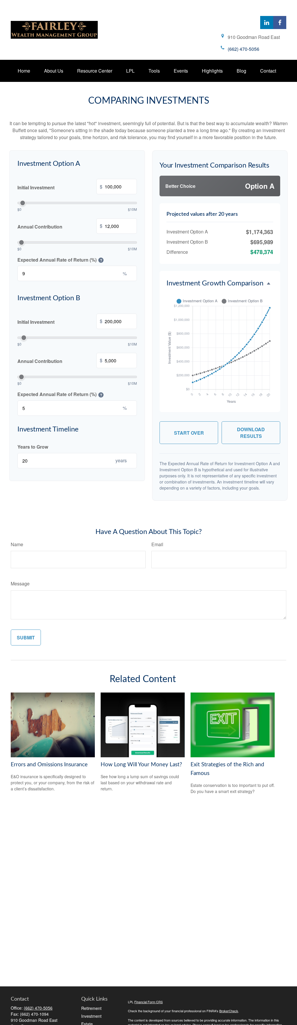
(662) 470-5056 (38, 1008)
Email (157, 544)
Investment (91, 1016)
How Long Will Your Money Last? (141, 764)
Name (17, 544)
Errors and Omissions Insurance (49, 764)
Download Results (251, 432)
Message (20, 583)
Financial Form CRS (148, 1001)
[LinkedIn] (266, 22)
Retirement (91, 1008)
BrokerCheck (228, 1010)
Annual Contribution (59, 226)
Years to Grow (32, 446)
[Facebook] (279, 22)
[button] (24, 70)
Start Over (189, 432)
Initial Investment (59, 187)
